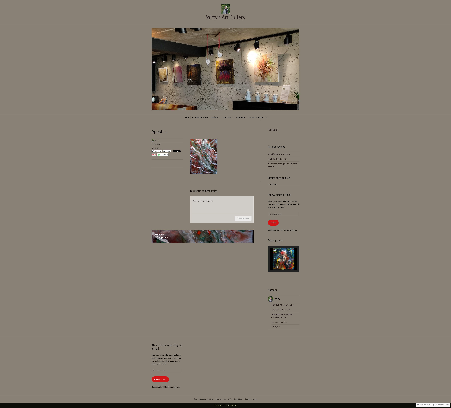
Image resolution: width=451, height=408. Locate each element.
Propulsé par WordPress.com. (225, 405)
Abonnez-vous (160, 379)
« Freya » (275, 327)
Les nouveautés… (279, 322)
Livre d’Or (226, 117)
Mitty (156, 140)
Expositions (240, 117)
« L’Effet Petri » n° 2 (277, 159)
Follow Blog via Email (279, 194)
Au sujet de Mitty (200, 117)
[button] (278, 263)
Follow (273, 223)
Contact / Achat (255, 117)
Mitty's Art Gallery (225, 17)
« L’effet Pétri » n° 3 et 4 (279, 154)
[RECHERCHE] (266, 117)
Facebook (273, 129)
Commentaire (243, 218)
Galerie (215, 117)
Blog (187, 117)
